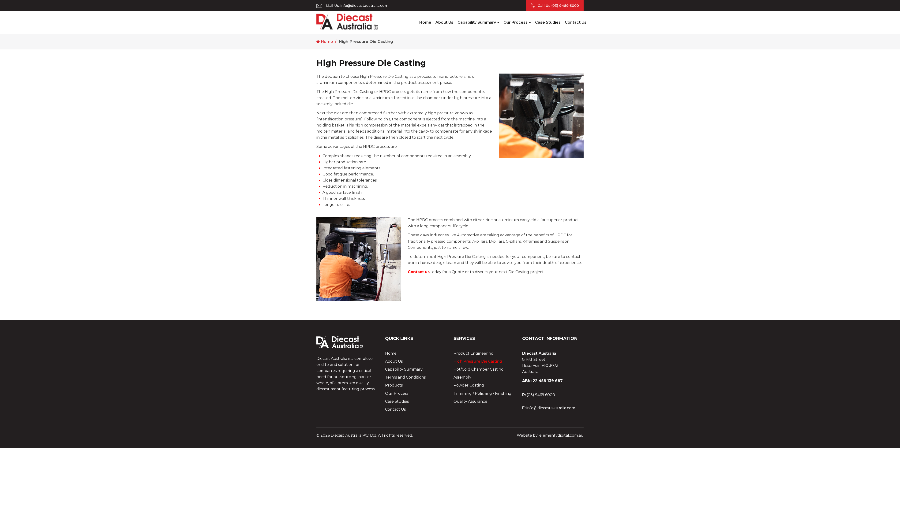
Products (394, 385)
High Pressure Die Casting (478, 361)
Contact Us (575, 22)
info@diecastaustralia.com (364, 5)
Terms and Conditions (405, 377)
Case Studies (548, 22)
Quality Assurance (470, 401)
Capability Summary (477, 22)
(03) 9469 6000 (565, 5)
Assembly (462, 377)
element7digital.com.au (561, 435)
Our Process (516, 22)
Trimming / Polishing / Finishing (482, 393)
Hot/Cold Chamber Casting (479, 369)
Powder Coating (469, 385)
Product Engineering (474, 353)
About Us (444, 22)
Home (425, 22)
